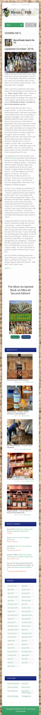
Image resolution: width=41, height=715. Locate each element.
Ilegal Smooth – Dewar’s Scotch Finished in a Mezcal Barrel (17, 413)
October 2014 (26, 626)
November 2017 (12, 604)
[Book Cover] (20, 333)
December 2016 (12, 608)
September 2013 (27, 637)
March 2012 (11, 666)
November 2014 (12, 626)
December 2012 (12, 651)
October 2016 (26, 608)
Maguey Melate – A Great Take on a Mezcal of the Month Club (19, 512)
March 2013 (11, 648)
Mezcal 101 (25, 683)
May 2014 (24, 629)
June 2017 (25, 604)
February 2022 (12, 586)
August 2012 (25, 655)
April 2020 (11, 589)
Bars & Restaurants (13, 683)
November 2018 (12, 597)
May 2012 (10, 662)
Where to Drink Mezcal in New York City (20, 479)
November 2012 (26, 651)
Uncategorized (26, 696)
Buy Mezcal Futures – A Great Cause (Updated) (19, 446)
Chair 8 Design (21, 711)
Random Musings (13, 696)
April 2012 (25, 662)
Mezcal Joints (26, 687)
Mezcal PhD (17, 45)
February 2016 (26, 611)
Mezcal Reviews (12, 691)
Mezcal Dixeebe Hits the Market (18, 380)
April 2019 (11, 593)
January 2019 (25, 593)
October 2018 (26, 597)
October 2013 (12, 637)
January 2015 (11, 622)
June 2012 (25, 659)
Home (18, 4)
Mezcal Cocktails (13, 687)
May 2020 (24, 586)
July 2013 (24, 640)
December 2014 (26, 622)
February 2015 (26, 619)
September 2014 (13, 629)
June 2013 (11, 644)
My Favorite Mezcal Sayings (26, 691)
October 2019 (26, 589)
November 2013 (26, 633)
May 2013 (24, 644)
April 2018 (11, 600)
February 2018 (26, 600)
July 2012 (10, 659)
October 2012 (12, 655)
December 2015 (12, 615)
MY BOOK (12, 158)
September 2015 (27, 615)
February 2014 (12, 633)
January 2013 (25, 648)
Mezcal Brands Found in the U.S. (24, 41)
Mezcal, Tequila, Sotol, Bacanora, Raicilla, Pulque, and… (20, 530)
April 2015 (11, 619)
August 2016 (11, 611)
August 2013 (11, 640)
